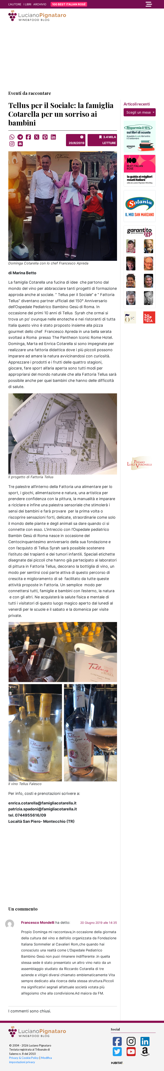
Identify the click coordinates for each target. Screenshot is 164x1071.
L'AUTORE (14, 4)
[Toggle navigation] (133, 4)
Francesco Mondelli (37, 922)
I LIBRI (27, 4)
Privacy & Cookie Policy (24, 1057)
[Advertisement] (82, 56)
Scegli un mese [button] (139, 112)
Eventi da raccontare (29, 93)
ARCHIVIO (39, 4)
